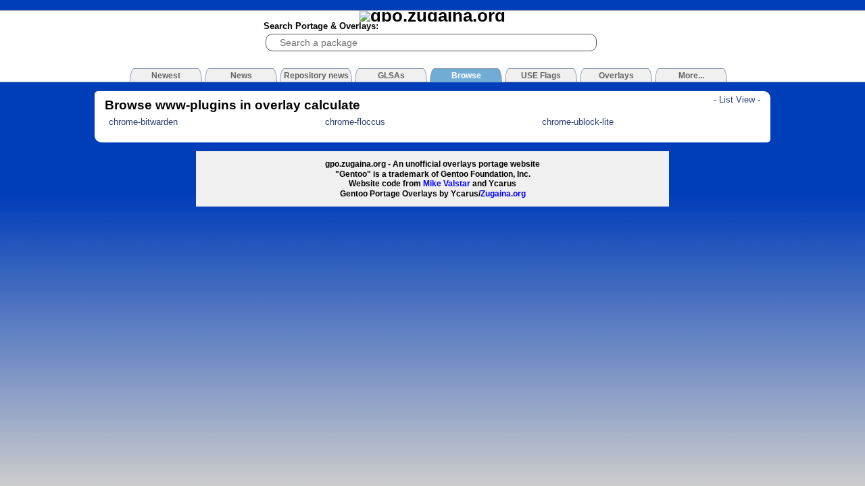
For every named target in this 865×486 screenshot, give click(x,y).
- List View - (737, 99)
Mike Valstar (446, 184)
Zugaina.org (503, 194)
